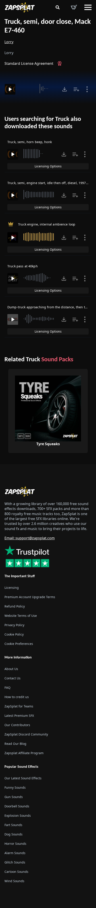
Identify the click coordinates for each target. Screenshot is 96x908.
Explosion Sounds (17, 815)
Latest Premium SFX (19, 715)
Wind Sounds (14, 881)
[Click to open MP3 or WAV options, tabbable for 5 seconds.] (64, 89)
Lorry (8, 41)
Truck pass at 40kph (22, 266)
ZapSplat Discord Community (26, 734)
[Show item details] (87, 89)
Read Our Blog (15, 743)
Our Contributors (17, 725)
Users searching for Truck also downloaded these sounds (42, 123)
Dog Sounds (13, 834)
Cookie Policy (14, 634)
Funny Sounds (15, 787)
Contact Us (12, 678)
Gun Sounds (13, 797)
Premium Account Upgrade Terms (29, 597)
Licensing (11, 587)
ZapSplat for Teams (18, 706)
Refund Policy (14, 606)
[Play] (10, 89)
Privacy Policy (14, 625)
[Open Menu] (88, 7)
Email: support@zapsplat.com (29, 538)
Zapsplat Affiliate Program (24, 753)
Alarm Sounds (14, 853)
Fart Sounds (13, 825)
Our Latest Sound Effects (23, 778)
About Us (11, 669)
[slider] (38, 88)
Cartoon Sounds (16, 871)
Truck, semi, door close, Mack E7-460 (47, 26)
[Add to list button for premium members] (76, 89)
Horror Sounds (15, 843)
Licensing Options (48, 166)
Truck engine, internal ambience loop (46, 224)
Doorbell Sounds (16, 806)
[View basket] (74, 7)
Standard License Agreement (28, 63)
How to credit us (16, 697)
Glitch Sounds (14, 862)
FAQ (7, 687)
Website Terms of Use (20, 615)
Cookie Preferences (18, 644)
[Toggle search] (57, 7)
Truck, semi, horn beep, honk (29, 142)
